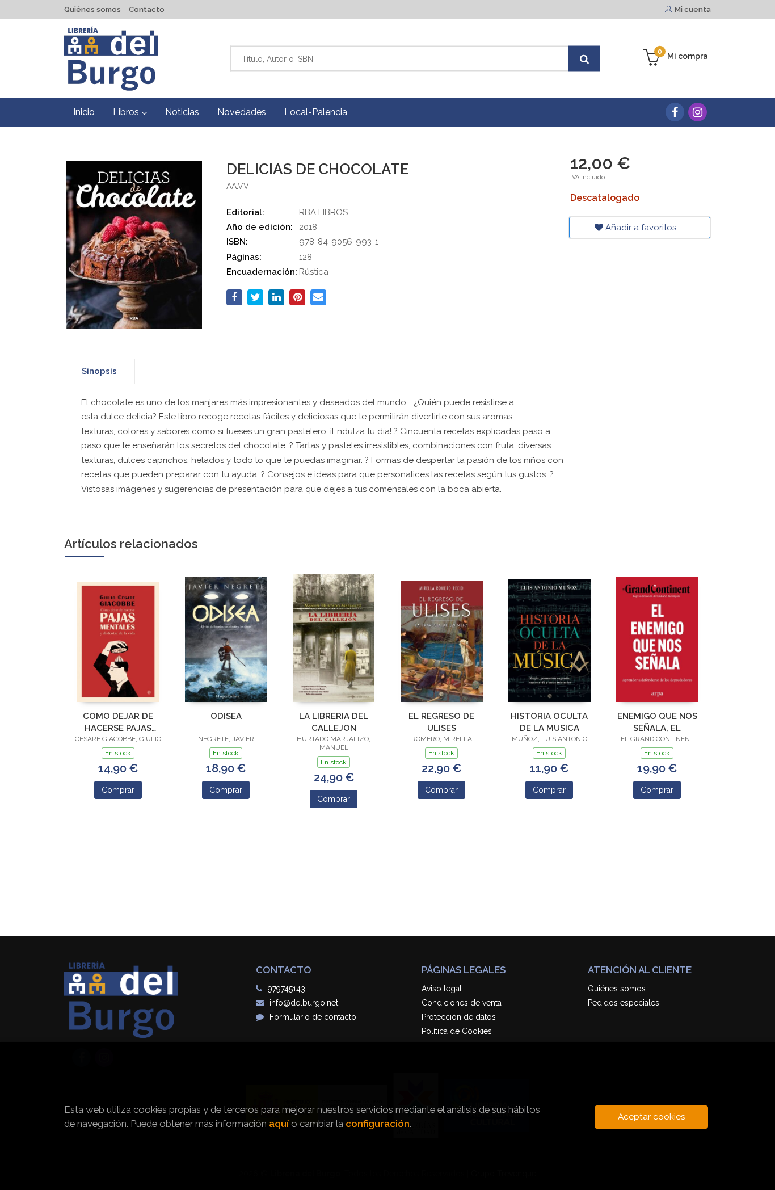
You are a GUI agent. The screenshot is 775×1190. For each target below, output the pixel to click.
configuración (378, 1123)
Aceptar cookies (651, 1117)
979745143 (286, 988)
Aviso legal (442, 988)
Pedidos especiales (623, 1002)
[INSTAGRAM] (697, 112)
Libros (127, 112)
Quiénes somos (92, 9)
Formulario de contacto (312, 1016)
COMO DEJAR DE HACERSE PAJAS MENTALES (118, 722)
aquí (279, 1123)
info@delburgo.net (303, 1002)
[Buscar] (584, 59)
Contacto (147, 9)
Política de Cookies (457, 1031)
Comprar (118, 789)
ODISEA (226, 716)
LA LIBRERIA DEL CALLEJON (333, 722)
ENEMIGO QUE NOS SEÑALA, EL (657, 722)
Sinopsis (99, 371)
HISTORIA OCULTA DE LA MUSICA (549, 722)
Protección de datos (459, 1016)
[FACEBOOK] (675, 112)
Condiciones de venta (462, 1002)
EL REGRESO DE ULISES (441, 722)
